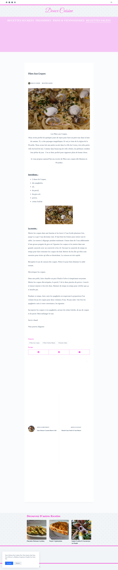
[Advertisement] (59, 38)
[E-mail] (79, 352)
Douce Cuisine (59, 11)
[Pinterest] (15, 2)
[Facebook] (6, 2)
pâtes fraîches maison (49, 343)
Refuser (18, 563)
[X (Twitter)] (9, 2)
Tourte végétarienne (55, 541)
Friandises (43, 20)
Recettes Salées (62, 343)
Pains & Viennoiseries (68, 20)
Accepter (9, 563)
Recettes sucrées (20, 20)
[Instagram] (12, 2)
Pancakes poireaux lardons (35, 541)
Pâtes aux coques (34, 343)
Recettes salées (98, 20)
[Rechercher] (111, 2)
